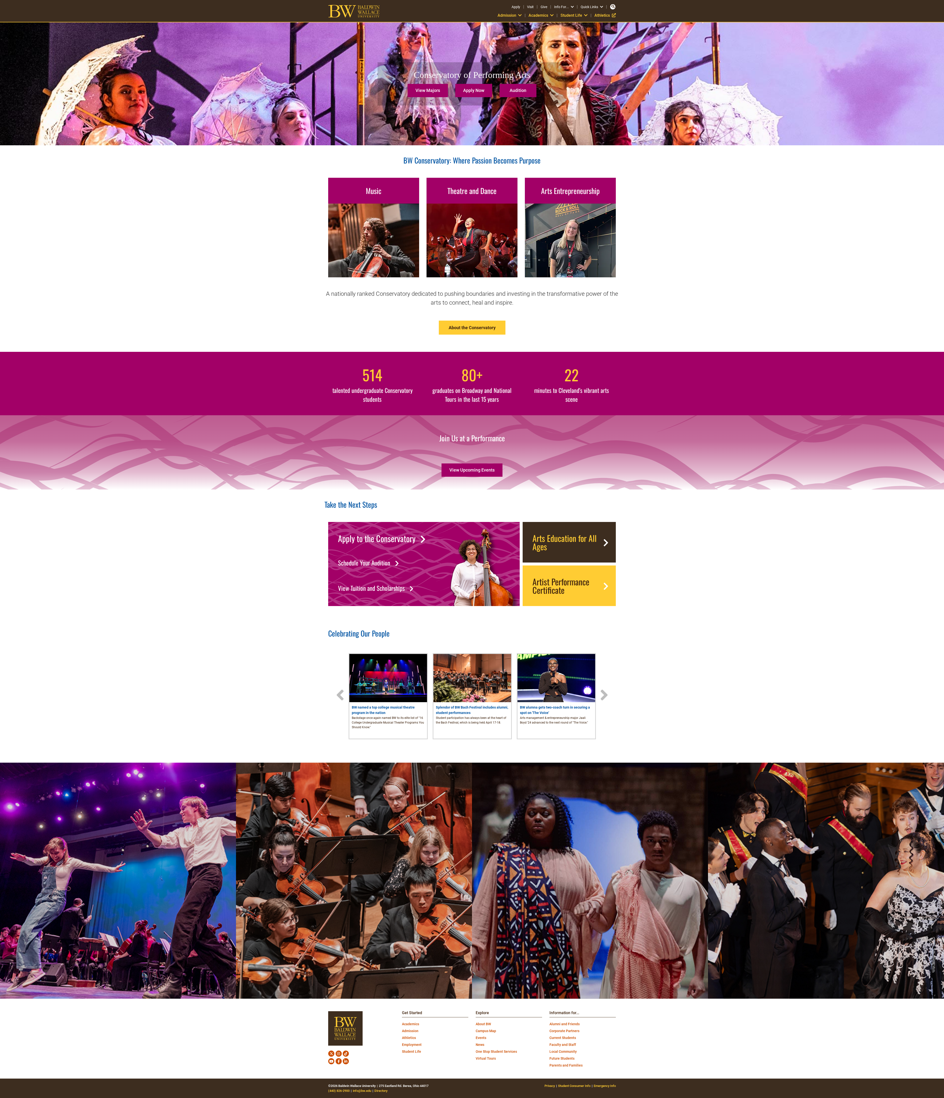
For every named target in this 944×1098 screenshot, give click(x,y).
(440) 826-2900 (339, 1091)
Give (544, 7)
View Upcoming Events (472, 470)
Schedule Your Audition (364, 562)
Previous (340, 695)
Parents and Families (566, 1065)
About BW (483, 1024)
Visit (530, 7)
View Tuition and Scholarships (371, 588)
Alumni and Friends (564, 1024)
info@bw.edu (362, 1091)
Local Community (563, 1051)
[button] (429, 88)
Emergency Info (605, 1086)
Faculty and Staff (562, 1045)
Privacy (550, 1086)
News (480, 1045)
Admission (410, 1031)
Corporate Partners (564, 1031)
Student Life (411, 1051)
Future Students (562, 1058)
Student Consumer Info (574, 1086)
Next (604, 695)
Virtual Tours (486, 1058)
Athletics (605, 15)
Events (481, 1038)
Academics (410, 1024)
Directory (380, 1091)
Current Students (562, 1038)
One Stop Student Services (496, 1051)
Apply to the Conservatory (376, 538)
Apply (516, 7)
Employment (412, 1045)
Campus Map (486, 1031)
